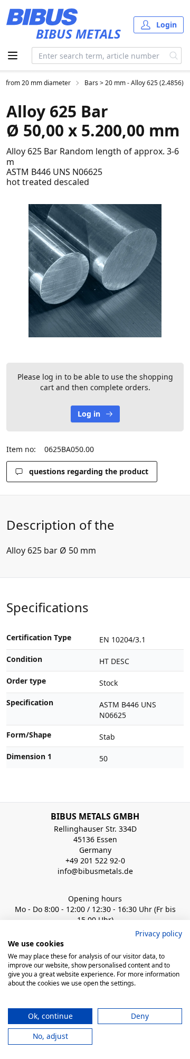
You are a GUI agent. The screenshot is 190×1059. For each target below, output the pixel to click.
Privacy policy (158, 933)
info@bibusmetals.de (95, 871)
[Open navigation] (12, 55)
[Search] (174, 55)
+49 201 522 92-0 (95, 860)
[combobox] (99, 55)
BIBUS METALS (78, 33)
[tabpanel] (95, 270)
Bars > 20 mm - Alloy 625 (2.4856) (134, 83)
